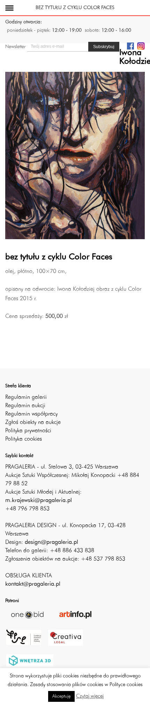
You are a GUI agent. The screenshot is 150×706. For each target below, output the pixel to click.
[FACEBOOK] (130, 45)
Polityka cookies (23, 439)
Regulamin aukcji (25, 406)
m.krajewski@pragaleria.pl (38, 500)
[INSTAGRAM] (141, 45)
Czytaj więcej (90, 696)
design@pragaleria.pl (51, 542)
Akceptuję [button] (61, 696)
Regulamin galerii (26, 397)
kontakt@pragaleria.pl (32, 584)
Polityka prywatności (28, 431)
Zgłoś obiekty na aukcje (33, 422)
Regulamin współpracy (31, 414)
